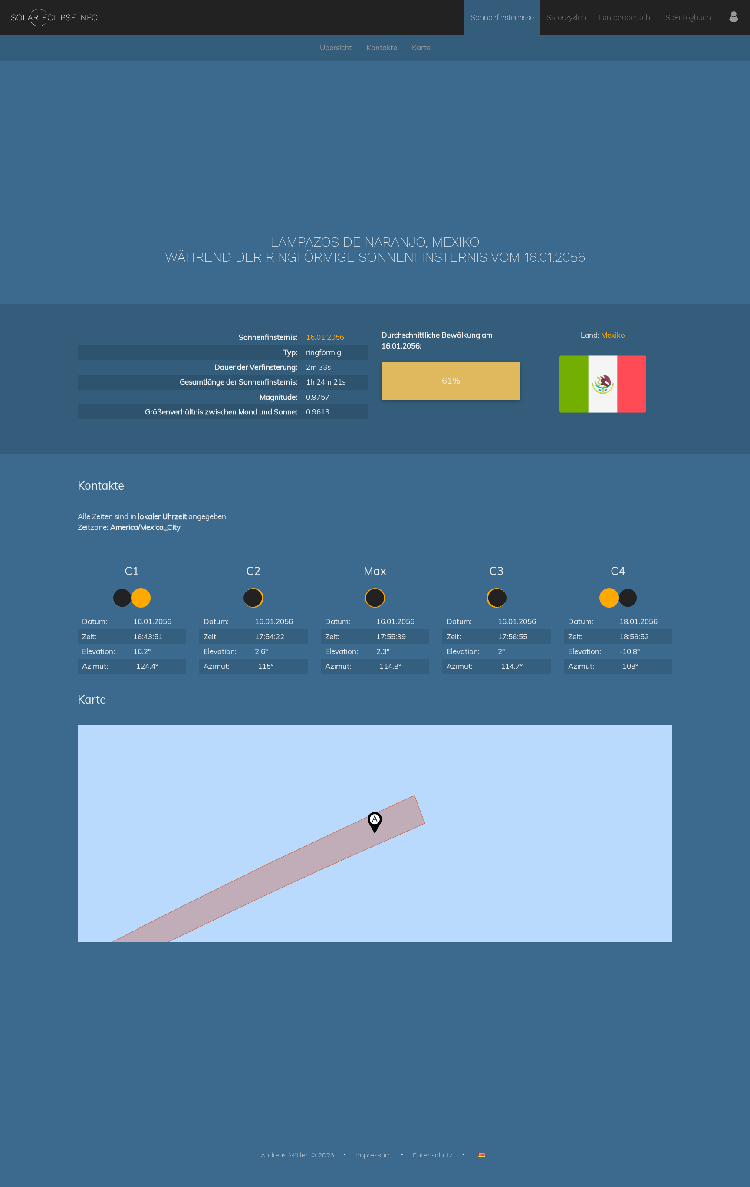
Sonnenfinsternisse (502, 17)
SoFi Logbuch (688, 17)
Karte (421, 47)
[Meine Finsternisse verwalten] (733, 17)
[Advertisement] (375, 134)
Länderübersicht (626, 17)
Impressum (373, 1155)
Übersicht (336, 47)
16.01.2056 (325, 337)
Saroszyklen (566, 17)
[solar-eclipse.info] (54, 17)
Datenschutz (433, 1155)
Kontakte (381, 47)
